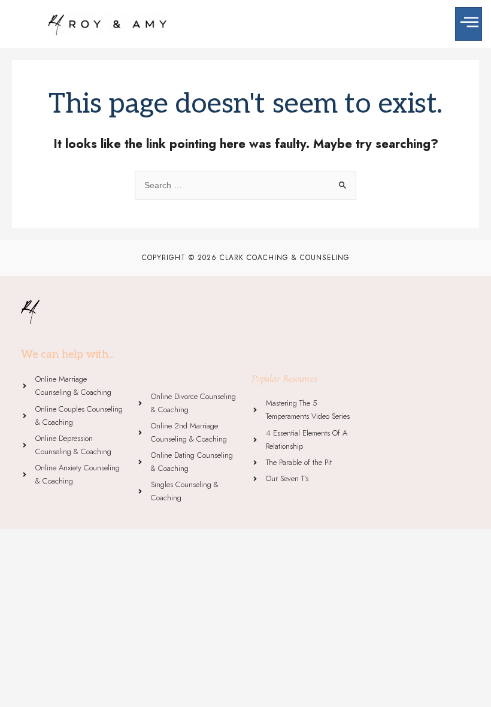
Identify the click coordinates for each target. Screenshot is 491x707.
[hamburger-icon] (468, 24)
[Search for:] (245, 185)
